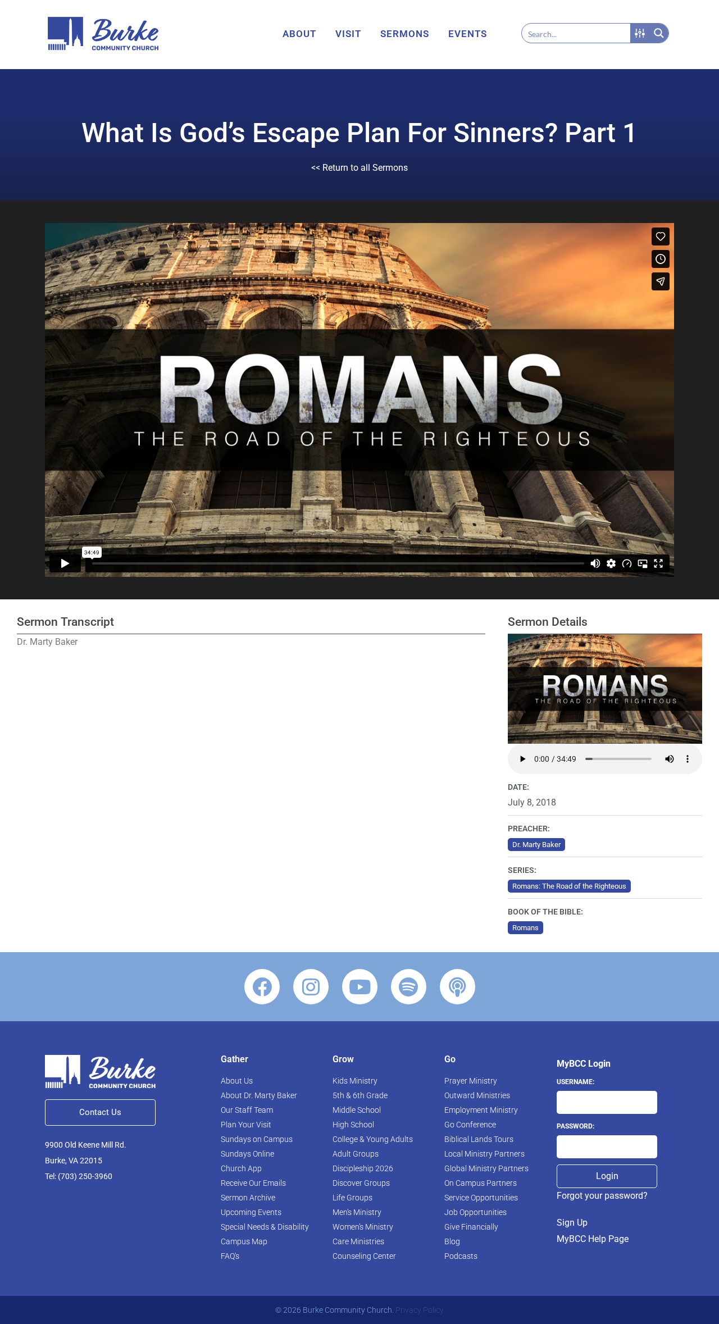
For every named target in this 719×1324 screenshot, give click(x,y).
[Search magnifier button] (658, 33)
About (299, 33)
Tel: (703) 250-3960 (78, 1176)
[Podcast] (457, 986)
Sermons (404, 33)
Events (467, 33)
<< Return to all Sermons (359, 167)
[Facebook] (262, 986)
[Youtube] (359, 986)
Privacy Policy (419, 1309)
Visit (348, 33)
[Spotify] (408, 986)
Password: (575, 1126)
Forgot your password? (602, 1195)
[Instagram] (311, 986)
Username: (575, 1082)
